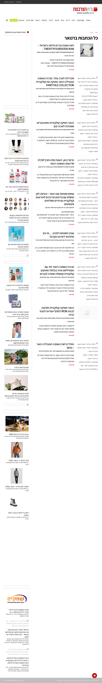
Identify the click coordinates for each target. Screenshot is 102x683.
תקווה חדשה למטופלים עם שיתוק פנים (18, 345)
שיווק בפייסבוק (67, 680)
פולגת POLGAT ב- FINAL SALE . (16, 486)
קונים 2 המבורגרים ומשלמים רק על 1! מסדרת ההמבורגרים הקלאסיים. (16, 437)
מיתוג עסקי (60, 680)
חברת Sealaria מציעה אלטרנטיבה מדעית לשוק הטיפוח (17, 394)
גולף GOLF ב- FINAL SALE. (18, 460)
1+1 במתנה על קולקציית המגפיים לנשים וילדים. (18, 518)
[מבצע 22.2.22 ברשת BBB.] (16, 424)
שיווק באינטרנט (82, 680)
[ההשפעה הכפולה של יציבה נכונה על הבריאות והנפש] (16, 148)
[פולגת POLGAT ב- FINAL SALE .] (16, 476)
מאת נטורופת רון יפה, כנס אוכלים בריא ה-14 (17, 222)
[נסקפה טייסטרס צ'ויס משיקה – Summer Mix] (16, 275)
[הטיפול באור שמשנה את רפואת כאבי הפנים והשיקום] (16, 330)
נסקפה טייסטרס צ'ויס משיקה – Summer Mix (17, 286)
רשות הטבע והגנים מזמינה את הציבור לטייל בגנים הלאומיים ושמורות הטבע (17, 370)
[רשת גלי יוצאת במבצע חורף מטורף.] (16, 502)
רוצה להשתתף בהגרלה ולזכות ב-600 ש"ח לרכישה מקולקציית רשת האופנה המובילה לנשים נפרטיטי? (17, 661)
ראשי (96, 32)
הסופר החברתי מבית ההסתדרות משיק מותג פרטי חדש (17, 313)
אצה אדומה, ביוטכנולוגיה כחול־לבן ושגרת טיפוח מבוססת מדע (17, 399)
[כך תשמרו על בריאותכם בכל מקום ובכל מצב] (16, 119)
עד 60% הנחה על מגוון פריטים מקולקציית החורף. (17, 489)
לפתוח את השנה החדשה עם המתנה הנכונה (18, 245)
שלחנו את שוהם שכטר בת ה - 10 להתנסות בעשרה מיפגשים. (17, 615)
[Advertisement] (16, 73)
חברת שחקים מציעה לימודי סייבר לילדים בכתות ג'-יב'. (19, 610)
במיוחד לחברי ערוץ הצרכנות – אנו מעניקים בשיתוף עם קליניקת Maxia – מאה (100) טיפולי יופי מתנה (17, 633)
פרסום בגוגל (75, 680)
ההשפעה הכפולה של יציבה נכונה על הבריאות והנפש (16, 159)
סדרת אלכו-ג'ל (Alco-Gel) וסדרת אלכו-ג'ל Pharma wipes (17, 135)
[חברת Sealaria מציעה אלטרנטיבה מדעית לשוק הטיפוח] (16, 383)
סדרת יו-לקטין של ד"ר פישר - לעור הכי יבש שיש (17, 192)
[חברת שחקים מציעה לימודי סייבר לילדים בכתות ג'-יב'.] (16, 599)
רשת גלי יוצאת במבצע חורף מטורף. (18, 513)
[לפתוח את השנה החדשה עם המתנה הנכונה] (16, 234)
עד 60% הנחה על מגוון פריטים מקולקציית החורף (17, 463)
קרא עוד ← (70, 69)
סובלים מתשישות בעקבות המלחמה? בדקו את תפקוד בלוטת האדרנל (19, 217)
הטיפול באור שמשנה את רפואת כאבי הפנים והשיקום (17, 341)
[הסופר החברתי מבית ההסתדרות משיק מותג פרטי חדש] (16, 301)
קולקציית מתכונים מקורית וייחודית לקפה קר (17, 290)
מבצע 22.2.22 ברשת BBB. (19, 434)
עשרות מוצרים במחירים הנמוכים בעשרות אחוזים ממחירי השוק (18, 317)
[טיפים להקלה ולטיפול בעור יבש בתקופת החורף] (16, 176)
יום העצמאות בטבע (21, 367)
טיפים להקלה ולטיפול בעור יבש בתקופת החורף (17, 187)
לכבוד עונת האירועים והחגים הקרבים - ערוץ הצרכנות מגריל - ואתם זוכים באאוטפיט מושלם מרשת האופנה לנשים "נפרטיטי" (17, 669)
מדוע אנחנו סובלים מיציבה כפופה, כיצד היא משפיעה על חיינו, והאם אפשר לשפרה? (17, 163)
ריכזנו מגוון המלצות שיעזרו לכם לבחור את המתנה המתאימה (17, 250)
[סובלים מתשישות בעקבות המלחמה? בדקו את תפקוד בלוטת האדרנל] (16, 205)
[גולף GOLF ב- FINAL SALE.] (16, 450)
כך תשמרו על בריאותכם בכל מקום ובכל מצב (18, 130)
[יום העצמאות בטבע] (16, 357)
